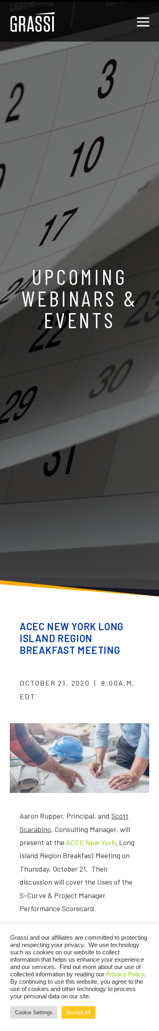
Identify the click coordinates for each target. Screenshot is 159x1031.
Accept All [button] (78, 1012)
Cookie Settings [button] (34, 1012)
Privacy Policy (125, 974)
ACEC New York (90, 842)
